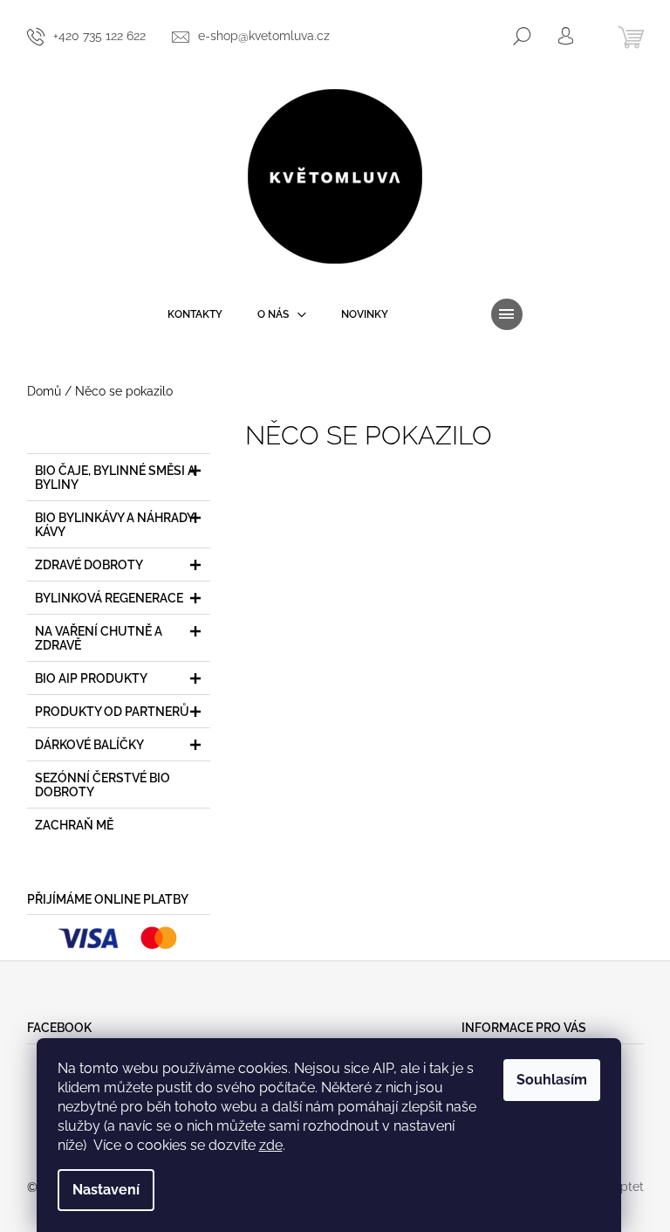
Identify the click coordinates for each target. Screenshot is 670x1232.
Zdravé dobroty (89, 565)
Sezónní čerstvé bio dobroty (102, 785)
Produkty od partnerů (112, 712)
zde (271, 1145)
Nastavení (106, 1189)
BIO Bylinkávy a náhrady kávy (114, 525)
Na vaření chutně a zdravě (98, 638)
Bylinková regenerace (109, 598)
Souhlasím (551, 1079)
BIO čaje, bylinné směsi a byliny (115, 478)
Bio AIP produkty (91, 678)
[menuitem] (195, 314)
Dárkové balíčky (89, 745)
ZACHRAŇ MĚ (74, 825)
